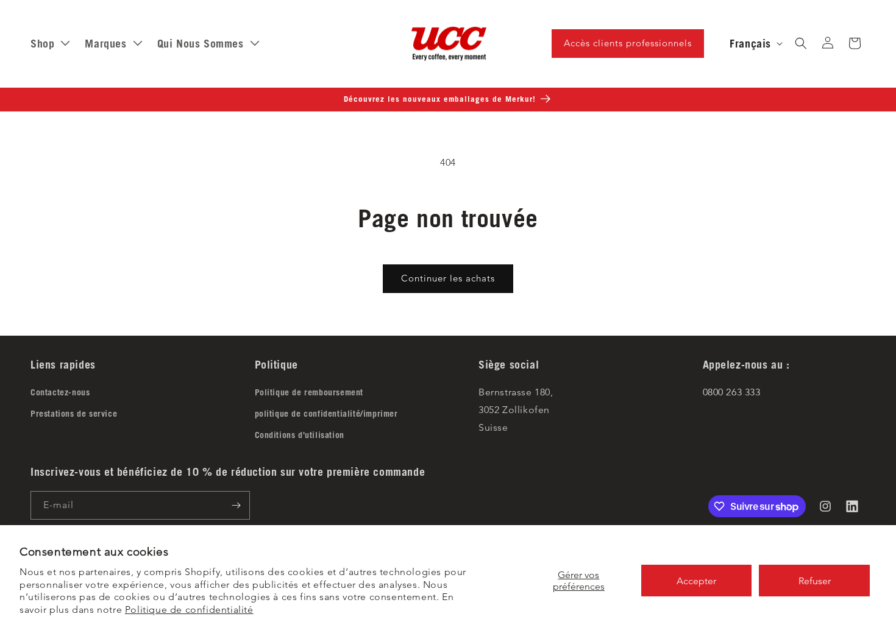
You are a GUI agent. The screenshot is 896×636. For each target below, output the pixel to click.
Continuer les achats (448, 278)
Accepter (696, 581)
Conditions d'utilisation (299, 434)
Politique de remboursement (309, 392)
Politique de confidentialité (189, 609)
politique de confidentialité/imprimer (326, 413)
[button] (801, 43)
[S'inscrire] (235, 505)
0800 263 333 (732, 392)
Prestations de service (73, 413)
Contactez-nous (60, 392)
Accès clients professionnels (628, 43)
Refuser (814, 581)
